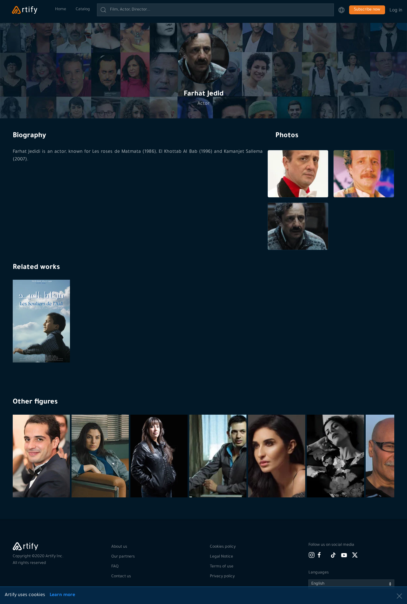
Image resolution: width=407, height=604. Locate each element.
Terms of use (221, 567)
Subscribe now (367, 10)
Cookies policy (223, 547)
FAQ (115, 567)
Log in (396, 9)
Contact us (121, 576)
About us (119, 547)
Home (60, 9)
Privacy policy (222, 576)
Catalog (83, 9)
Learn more (62, 595)
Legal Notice (221, 557)
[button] (341, 10)
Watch (42, 347)
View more (42, 482)
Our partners (123, 557)
